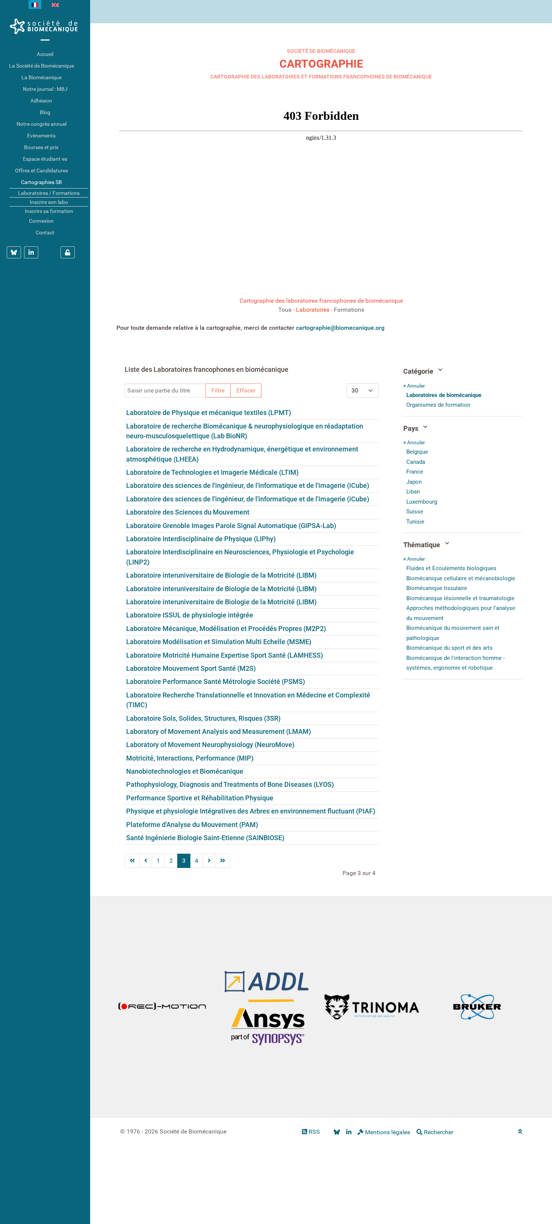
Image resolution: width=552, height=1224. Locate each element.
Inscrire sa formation (49, 211)
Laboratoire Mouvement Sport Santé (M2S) (191, 668)
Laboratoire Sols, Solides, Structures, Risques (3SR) (203, 718)
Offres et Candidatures (41, 171)
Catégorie (419, 371)
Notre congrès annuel (41, 124)
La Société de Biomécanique (41, 66)
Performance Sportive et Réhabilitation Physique (199, 798)
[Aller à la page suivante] (209, 861)
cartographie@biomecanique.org (340, 327)
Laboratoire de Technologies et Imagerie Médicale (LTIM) (212, 472)
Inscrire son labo (49, 202)
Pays (411, 428)
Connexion (41, 221)
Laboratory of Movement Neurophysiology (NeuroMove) (210, 745)
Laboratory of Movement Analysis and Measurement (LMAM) (218, 731)
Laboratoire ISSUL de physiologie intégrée (189, 615)
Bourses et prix (41, 147)
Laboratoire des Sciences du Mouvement (187, 512)
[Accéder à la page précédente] (145, 861)
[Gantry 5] (45, 26)
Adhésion (41, 101)
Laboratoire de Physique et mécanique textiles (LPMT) (208, 413)
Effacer (245, 390)
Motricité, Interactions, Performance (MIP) (189, 758)
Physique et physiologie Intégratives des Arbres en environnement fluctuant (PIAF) (250, 811)
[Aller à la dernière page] (222, 861)
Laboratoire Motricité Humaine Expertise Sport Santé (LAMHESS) (224, 655)
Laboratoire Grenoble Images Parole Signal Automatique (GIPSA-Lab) (231, 526)
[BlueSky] (336, 1132)
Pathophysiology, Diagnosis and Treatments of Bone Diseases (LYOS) (230, 784)
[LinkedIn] (349, 1132)
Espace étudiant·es (45, 159)
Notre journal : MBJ (45, 89)
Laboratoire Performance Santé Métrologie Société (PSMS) (215, 681)
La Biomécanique (41, 77)
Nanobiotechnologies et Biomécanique (184, 771)
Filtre (218, 390)
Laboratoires (312, 309)
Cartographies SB (41, 182)
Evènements (41, 136)
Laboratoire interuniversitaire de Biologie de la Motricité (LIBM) (221, 575)
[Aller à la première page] (132, 861)
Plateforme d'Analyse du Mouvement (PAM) (192, 825)
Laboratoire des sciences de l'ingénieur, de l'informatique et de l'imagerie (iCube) (247, 485)
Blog (45, 112)
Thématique (422, 545)
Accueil (45, 54)
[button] (84, 66)
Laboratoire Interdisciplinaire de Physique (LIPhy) (201, 539)
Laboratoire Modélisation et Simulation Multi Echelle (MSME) (218, 642)
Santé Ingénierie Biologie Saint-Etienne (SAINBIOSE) (205, 838)
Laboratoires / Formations (49, 193)
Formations (349, 309)
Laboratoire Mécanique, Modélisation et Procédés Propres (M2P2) (226, 628)
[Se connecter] (67, 252)
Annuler (414, 386)
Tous (284, 309)
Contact (45, 232)
